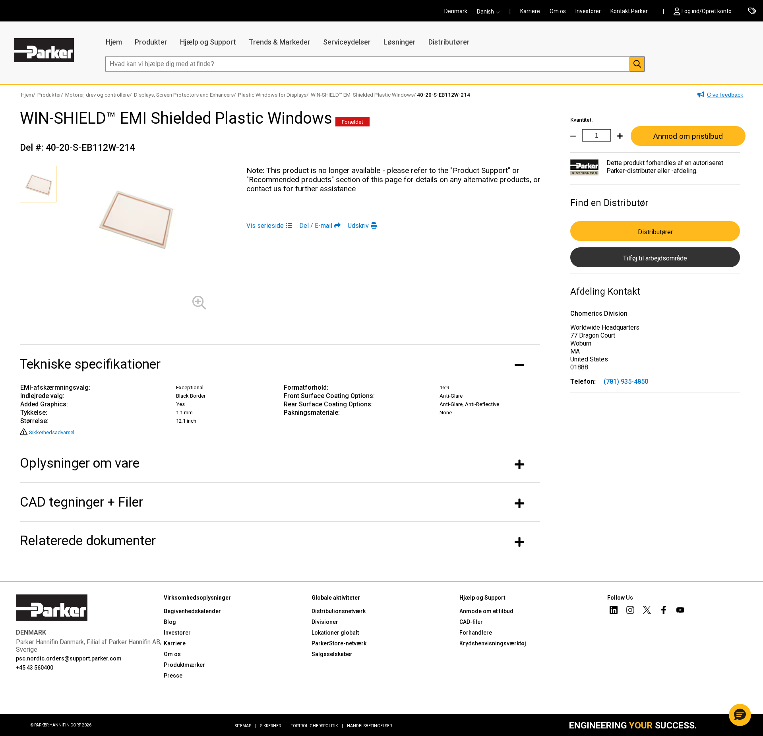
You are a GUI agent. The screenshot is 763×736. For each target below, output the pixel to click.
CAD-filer (471, 622)
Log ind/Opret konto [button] (707, 11)
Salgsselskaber (332, 654)
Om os (558, 11)
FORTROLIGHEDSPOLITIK (316, 726)
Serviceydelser (347, 42)
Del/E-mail (315, 225)
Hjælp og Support (208, 42)
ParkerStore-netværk (339, 643)
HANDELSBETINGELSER (369, 726)
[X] (647, 611)
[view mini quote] (752, 11)
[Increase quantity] (617, 140)
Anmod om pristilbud (688, 136)
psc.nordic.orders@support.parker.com (69, 658)
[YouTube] (680, 611)
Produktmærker (184, 665)
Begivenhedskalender (192, 611)
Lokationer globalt (335, 632)
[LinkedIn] (613, 611)
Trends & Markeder (279, 42)
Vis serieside (265, 225)
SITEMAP (245, 726)
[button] (491, 11)
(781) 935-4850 (626, 381)
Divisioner (325, 622)
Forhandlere (475, 632)
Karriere (530, 11)
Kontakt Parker (629, 11)
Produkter (151, 42)
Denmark (455, 11)
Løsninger (399, 42)
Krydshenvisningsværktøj (492, 643)
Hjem (114, 42)
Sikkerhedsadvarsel (51, 432)
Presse (173, 675)
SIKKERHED (273, 726)
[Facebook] (663, 611)
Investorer (588, 11)
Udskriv (358, 225)
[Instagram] (630, 611)
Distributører (449, 42)
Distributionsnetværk (339, 611)
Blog (170, 622)
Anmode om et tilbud (486, 611)
